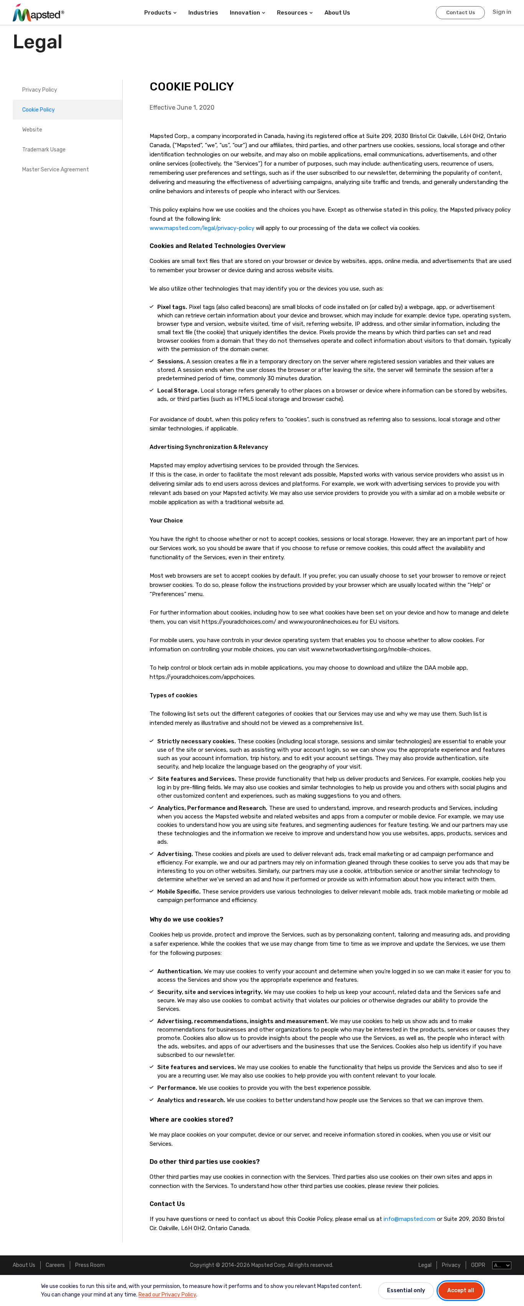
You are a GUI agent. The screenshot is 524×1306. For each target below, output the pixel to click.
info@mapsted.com (409, 1219)
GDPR (478, 1265)
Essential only (406, 1290)
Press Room (90, 1265)
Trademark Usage (44, 149)
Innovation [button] (245, 12)
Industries (203, 12)
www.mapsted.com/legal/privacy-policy (202, 228)
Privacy (451, 1265)
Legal (425, 1265)
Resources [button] (292, 12)
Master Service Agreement (55, 169)
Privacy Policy (39, 90)
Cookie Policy (38, 110)
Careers (55, 1265)
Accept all (460, 1290)
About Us (24, 1265)
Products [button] (157, 12)
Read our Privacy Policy (167, 1294)
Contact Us (460, 12)
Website (32, 129)
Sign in (502, 11)
